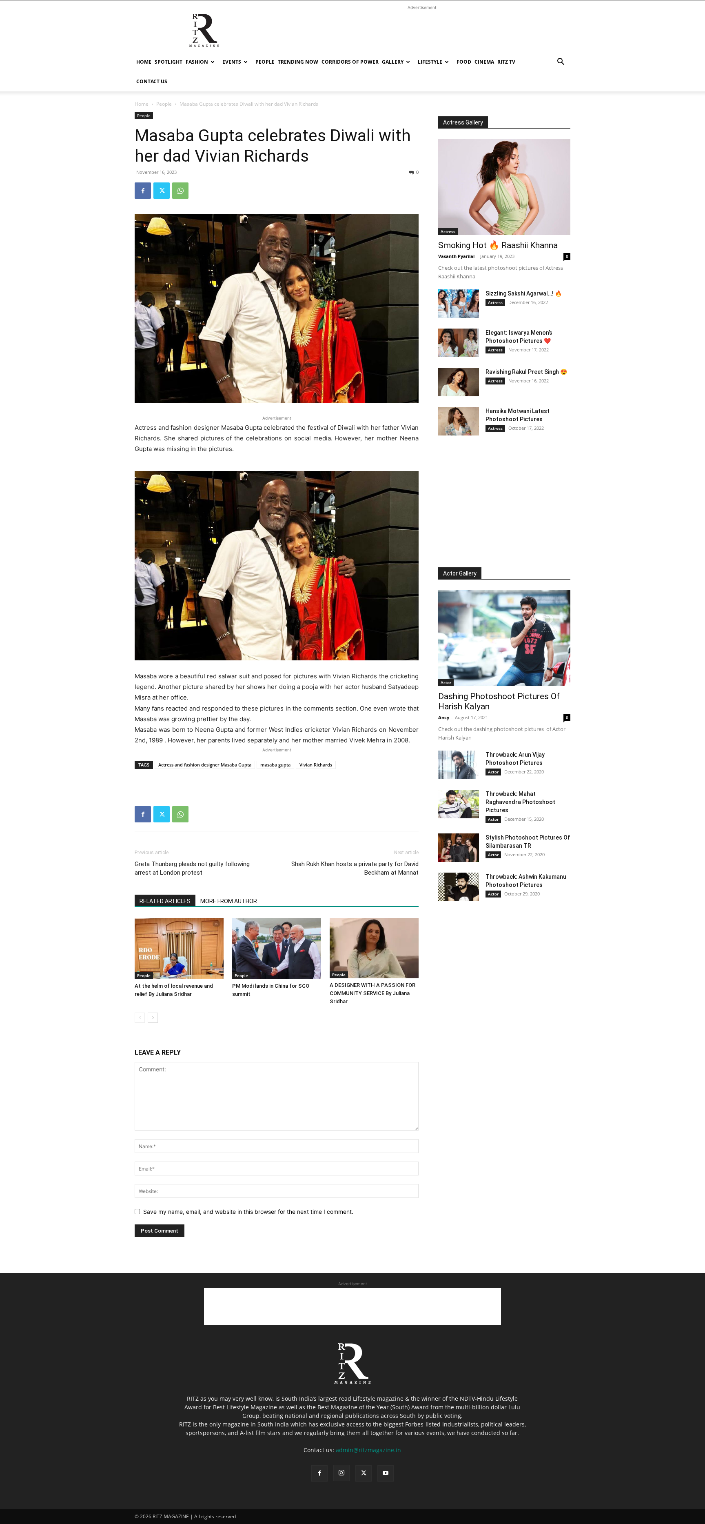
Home (143, 61)
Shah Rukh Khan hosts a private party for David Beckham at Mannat (355, 868)
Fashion (197, 61)
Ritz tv (506, 61)
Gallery (392, 61)
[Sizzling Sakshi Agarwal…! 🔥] (458, 303)
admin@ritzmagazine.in (368, 1450)
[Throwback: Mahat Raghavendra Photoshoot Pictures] (458, 804)
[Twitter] (161, 190)
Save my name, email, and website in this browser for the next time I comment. (248, 1211)
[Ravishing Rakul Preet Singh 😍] (458, 382)
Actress (448, 231)
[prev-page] (140, 1018)
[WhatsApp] (180, 190)
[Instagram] (341, 1473)
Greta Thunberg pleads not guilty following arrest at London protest (192, 868)
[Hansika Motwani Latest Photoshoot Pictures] (458, 421)
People (265, 61)
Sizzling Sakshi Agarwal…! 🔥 (524, 293)
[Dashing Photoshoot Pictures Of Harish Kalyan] (504, 638)
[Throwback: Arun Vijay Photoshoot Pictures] (458, 765)
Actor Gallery (460, 573)
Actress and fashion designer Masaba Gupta (204, 765)
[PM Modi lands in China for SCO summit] (276, 948)
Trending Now (298, 61)
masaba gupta (275, 765)
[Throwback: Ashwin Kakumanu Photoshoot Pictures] (458, 887)
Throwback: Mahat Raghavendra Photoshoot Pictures (520, 802)
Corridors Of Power (350, 61)
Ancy (443, 717)
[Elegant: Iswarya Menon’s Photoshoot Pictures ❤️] (458, 343)
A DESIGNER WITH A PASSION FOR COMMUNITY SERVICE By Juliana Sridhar (372, 993)
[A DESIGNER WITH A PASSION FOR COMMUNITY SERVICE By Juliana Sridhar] (374, 948)
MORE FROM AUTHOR (228, 901)
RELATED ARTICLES (165, 901)
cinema (484, 61)
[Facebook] (143, 190)
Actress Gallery (463, 122)
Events (231, 61)
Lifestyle (430, 61)
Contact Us (151, 81)
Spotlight (168, 61)
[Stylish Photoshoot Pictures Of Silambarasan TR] (458, 847)
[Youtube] (385, 1473)
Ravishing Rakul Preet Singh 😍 (526, 372)
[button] (560, 63)
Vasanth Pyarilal (456, 256)
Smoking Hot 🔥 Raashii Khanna (498, 245)
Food (464, 61)
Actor (446, 682)
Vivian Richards (315, 765)
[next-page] (153, 1018)
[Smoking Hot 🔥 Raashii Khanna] (504, 187)
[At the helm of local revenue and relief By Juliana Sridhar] (179, 948)
